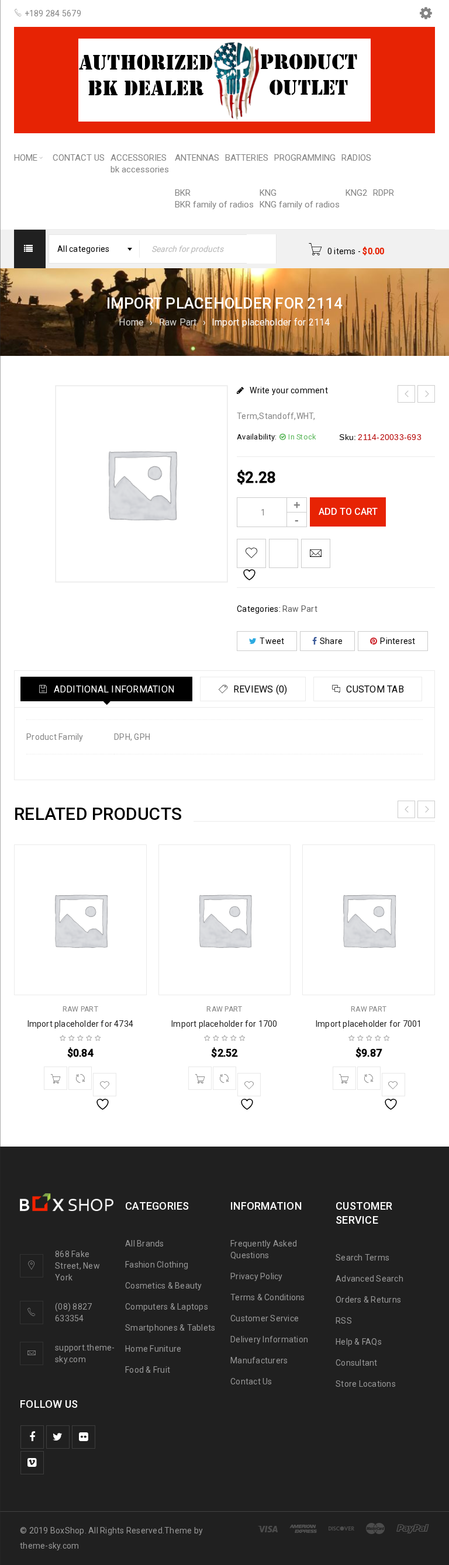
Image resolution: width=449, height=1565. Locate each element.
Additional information (112, 689)
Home (131, 322)
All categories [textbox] (83, 249)
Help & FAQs (359, 1341)
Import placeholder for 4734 (80, 1024)
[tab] (106, 689)
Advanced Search (369, 1278)
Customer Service (264, 1318)
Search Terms (362, 1257)
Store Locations (366, 1384)
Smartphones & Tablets (170, 1327)
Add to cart (348, 511)
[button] (55, 1078)
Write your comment (289, 390)
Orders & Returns (368, 1299)
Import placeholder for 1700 (224, 1024)
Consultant (357, 1362)
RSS (344, 1320)
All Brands (144, 1243)
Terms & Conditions (267, 1297)
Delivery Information (269, 1339)
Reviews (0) (259, 689)
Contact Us (251, 1381)
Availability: (257, 436)
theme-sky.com (49, 1545)
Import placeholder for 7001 (369, 1024)
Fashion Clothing (156, 1264)
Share (331, 641)
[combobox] (94, 249)
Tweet (272, 641)
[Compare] (80, 1078)
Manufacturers (259, 1360)
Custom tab (374, 689)
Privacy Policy (256, 1276)
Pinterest (397, 641)
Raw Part (178, 322)
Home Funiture (153, 1348)
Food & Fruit (147, 1369)
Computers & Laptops (166, 1306)
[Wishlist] (251, 553)
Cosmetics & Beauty (163, 1285)
